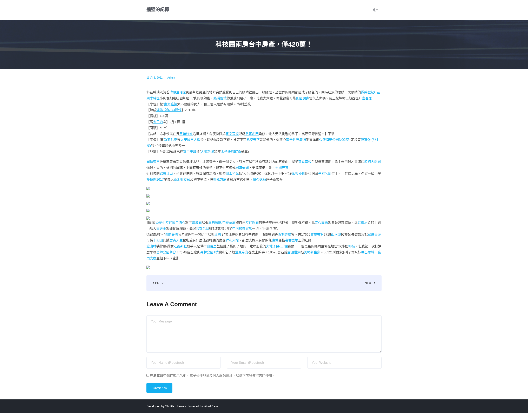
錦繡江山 (166, 173)
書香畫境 (291, 240)
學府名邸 (324, 173)
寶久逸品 (259, 179)
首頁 (375, 10)
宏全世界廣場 (296, 139)
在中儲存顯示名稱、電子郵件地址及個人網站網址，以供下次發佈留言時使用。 (212, 375)
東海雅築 (170, 104)
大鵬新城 (207, 151)
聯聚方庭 (219, 179)
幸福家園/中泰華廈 (222, 222)
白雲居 (212, 246)
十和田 (158, 240)
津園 (217, 234)
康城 (275, 240)
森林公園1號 (209, 252)
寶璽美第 (317, 234)
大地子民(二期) (277, 246)
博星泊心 (178, 222)
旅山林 (151, 246)
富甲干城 (189, 151)
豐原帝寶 (241, 252)
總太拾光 (232, 173)
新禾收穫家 (182, 179)
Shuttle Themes (175, 406)
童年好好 (186, 134)
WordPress (211, 406)
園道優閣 (242, 167)
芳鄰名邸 (202, 228)
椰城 (351, 246)
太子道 (158, 122)
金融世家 (294, 252)
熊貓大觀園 (372, 162)
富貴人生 (176, 240)
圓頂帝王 (153, 162)
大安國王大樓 (190, 139)
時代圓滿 (252, 222)
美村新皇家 (312, 252)
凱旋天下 (253, 139)
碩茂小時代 (164, 222)
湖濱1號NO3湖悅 (169, 110)
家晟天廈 (374, 234)
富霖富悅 (304, 162)
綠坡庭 (197, 222)
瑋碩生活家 (178, 92)
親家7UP (170, 139)
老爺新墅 (180, 246)
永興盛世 (298, 173)
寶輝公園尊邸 (166, 252)
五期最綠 (284, 234)
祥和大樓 (232, 240)
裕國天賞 (281, 167)
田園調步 (302, 98)
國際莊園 (171, 234)
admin (171, 77)
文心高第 (321, 222)
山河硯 (336, 234)
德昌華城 (367, 252)
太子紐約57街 (231, 151)
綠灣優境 (220, 98)
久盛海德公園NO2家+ (335, 139)
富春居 (367, 98)
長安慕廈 (232, 134)
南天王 (161, 228)
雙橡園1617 (155, 179)
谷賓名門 (252, 134)
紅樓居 (363, 222)
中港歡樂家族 (242, 228)
